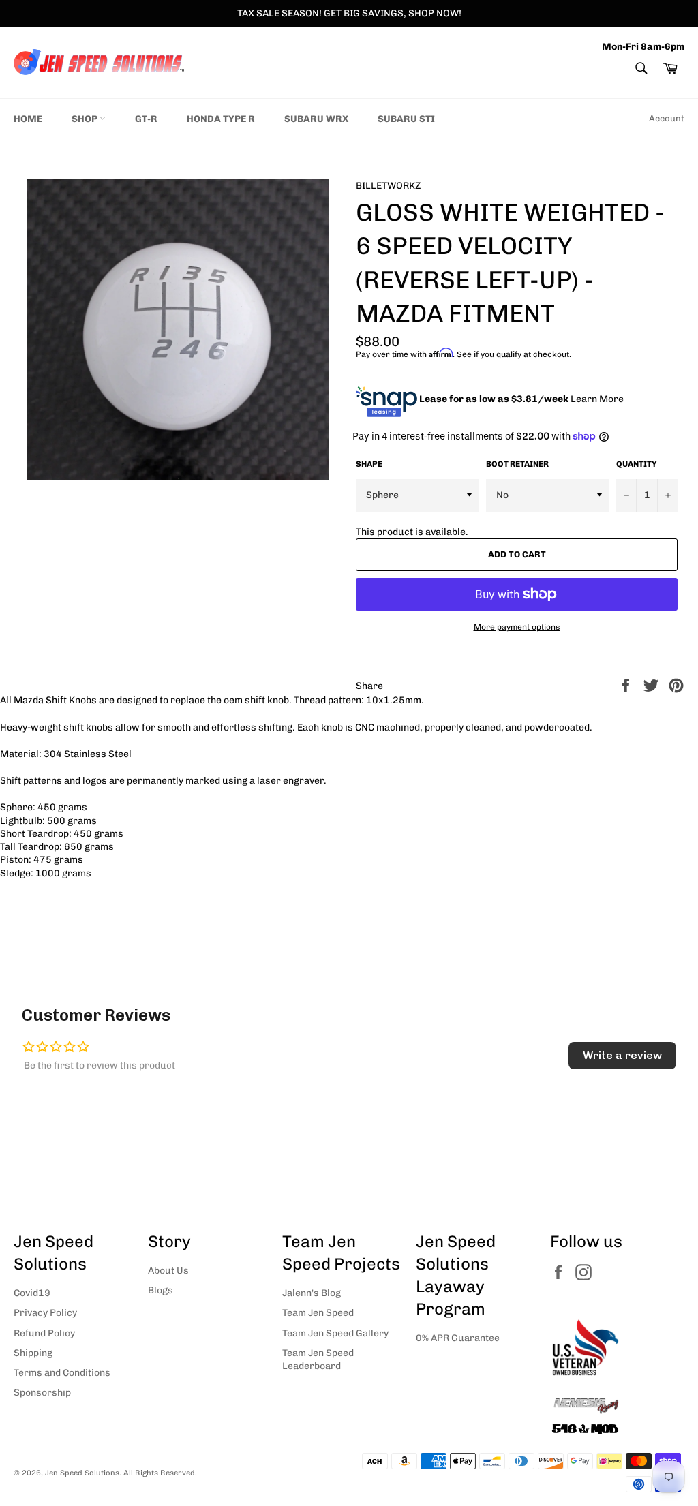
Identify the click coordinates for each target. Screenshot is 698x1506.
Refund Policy (44, 1333)
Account (666, 118)
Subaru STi (406, 119)
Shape (369, 464)
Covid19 (32, 1293)
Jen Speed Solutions (82, 1472)
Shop (86, 119)
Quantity (636, 464)
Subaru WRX (316, 119)
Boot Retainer (517, 464)
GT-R (146, 119)
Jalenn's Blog (311, 1293)
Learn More (597, 399)
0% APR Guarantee (458, 1338)
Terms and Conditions (62, 1373)
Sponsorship (42, 1392)
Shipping (33, 1353)
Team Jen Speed (318, 1313)
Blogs (160, 1290)
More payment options (517, 627)
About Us (168, 1270)
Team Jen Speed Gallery (335, 1333)
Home (28, 119)
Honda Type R (221, 119)
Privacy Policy (45, 1313)
